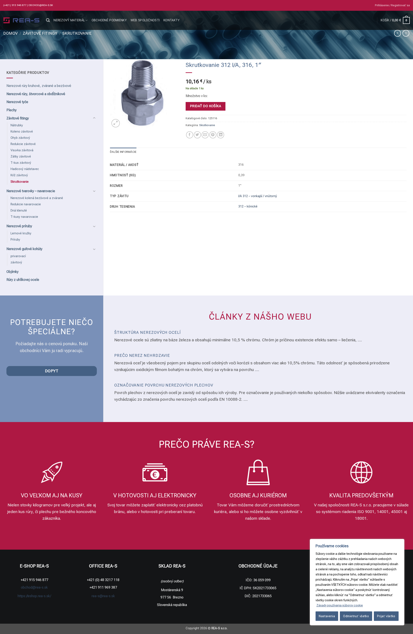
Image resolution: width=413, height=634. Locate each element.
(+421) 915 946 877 (15, 5)
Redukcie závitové (23, 144)
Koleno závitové (22, 131)
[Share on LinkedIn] (220, 134)
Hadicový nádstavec (25, 169)
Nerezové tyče (17, 102)
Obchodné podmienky (109, 20)
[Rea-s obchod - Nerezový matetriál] (21, 20)
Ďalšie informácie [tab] (123, 151)
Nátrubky (17, 125)
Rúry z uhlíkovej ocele (22, 280)
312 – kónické (247, 206)
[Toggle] (94, 118)
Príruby (15, 239)
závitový (16, 262)
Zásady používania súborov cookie (339, 605)
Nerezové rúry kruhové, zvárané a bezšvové (38, 86)
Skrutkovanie (77, 33)
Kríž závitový (19, 175)
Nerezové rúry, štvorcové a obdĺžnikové (35, 94)
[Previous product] (405, 33)
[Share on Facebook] (189, 134)
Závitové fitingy (40, 33)
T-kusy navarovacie (24, 217)
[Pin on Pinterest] (212, 134)
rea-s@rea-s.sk (103, 596)
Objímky (12, 272)
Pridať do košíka (205, 106)
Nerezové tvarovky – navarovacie (30, 191)
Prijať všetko (386, 616)
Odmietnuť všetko (356, 616)
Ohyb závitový (20, 138)
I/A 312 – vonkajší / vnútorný (257, 196)
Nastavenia (327, 616)
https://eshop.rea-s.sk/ (34, 596)
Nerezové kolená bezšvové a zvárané (37, 198)
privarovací (18, 256)
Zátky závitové (21, 156)
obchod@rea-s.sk (40, 5)
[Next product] (397, 33)
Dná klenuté (19, 210)
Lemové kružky (21, 233)
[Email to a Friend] (205, 134)
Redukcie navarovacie (26, 204)
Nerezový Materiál (69, 20)
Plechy (11, 110)
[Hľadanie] (48, 20)
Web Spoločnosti (145, 20)
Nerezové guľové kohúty (24, 249)
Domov (10, 33)
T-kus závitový (21, 163)
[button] (392, 5)
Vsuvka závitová (22, 150)
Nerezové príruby (19, 226)
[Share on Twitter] (197, 134)
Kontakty (171, 20)
